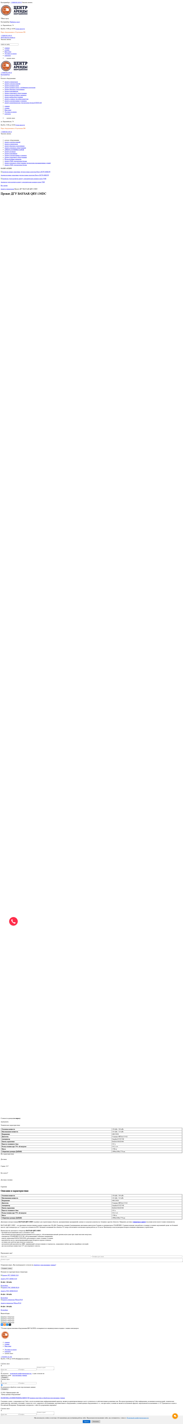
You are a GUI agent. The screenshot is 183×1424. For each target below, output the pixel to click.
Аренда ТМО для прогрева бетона (16, 161)
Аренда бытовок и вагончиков (14, 89)
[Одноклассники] (4, 1325)
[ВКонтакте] (2, 1325)
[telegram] (7, 42)
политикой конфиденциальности (21, 1373)
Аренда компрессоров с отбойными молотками (20, 87)
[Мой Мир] (7, 1325)
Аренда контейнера (11, 153)
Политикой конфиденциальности (138, 1418)
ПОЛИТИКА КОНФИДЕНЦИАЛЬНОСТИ (15, 1398)
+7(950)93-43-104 (6, 1357)
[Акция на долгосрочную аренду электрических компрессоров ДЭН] (23, 179)
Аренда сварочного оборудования (16, 93)
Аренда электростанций (12, 84)
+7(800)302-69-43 (16, 2)
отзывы (7, 50)
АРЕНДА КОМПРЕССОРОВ (14, 150)
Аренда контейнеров (11, 91)
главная (7, 48)
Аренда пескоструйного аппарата (15, 95)
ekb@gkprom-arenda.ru (8, 37)
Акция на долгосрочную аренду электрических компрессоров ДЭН (23, 182)
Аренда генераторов (11, 82)
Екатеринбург (5, 74)
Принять (86, 1421)
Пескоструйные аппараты (13, 159)
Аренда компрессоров (12, 85)
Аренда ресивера (10, 151)
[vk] (2, 42)
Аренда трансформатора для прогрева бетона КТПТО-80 (23, 103)
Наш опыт (8, 52)
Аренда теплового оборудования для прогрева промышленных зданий (28, 163)
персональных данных (19, 1375)
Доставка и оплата (11, 53)
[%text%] (9, 1275)
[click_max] (4, 42)
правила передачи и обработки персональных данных (47, 1398)
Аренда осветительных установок (16, 101)
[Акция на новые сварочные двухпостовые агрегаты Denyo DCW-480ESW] (25, 172)
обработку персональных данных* (45, 1265)
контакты (8, 55)
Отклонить (96, 1421)
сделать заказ (10, 58)
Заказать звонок (27, 2)
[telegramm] (7, 1362)
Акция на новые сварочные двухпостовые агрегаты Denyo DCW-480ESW (25, 175)
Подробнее (4, 1285)
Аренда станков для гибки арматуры (16, 99)
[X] (10, 1325)
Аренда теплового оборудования (15, 148)
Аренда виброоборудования (14, 97)
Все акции (4, 185)
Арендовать (4, 1122)
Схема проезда (20, 29)
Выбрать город (15, 22)
